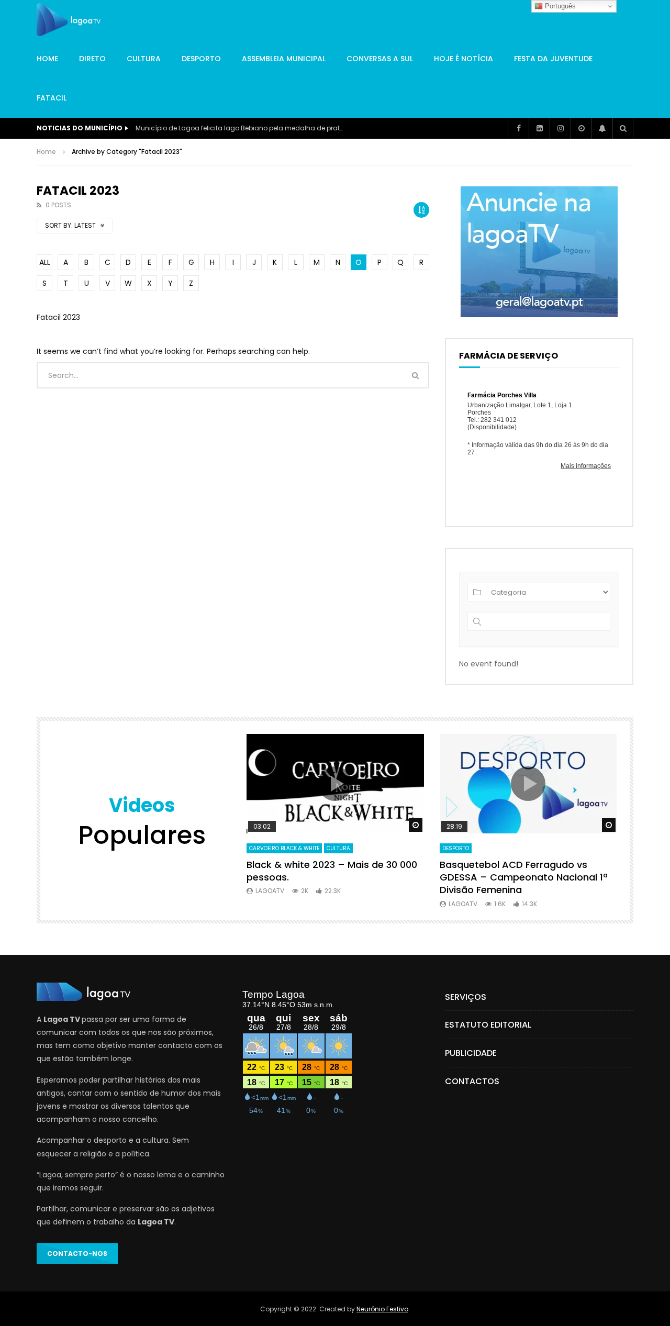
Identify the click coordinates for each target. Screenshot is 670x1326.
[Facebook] (518, 128)
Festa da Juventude (553, 58)
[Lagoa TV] (68, 20)
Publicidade (471, 1053)
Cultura (144, 58)
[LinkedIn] (539, 128)
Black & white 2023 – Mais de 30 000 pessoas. (332, 871)
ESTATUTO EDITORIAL (488, 1025)
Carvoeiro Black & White (284, 848)
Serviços (465, 997)
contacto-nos (77, 1253)
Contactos (472, 1081)
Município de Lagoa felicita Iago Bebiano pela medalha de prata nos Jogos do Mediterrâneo (240, 128)
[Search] (622, 128)
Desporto (201, 58)
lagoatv (269, 890)
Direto (92, 58)
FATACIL (51, 98)
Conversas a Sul (380, 58)
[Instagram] (560, 128)
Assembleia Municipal (284, 58)
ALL (44, 262)
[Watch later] (581, 128)
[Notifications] (601, 128)
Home (47, 58)
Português (559, 6)
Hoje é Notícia (463, 58)
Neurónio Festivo (382, 1309)
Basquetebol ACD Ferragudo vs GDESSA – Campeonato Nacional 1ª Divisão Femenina (524, 877)
